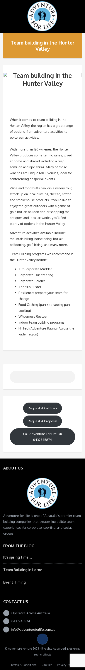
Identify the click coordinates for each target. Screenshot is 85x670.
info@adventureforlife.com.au (33, 629)
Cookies (47, 664)
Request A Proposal (42, 421)
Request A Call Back (42, 408)
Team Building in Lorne (22, 570)
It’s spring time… (17, 557)
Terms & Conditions (24, 664)
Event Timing (14, 582)
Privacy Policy (65, 664)
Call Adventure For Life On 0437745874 (42, 437)
